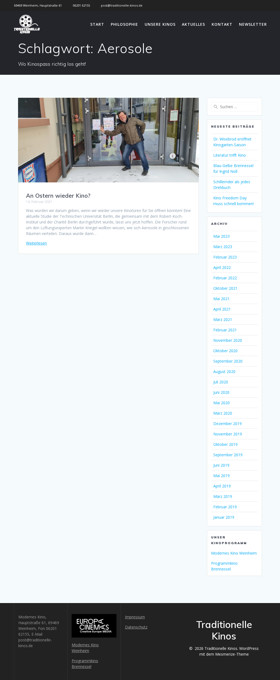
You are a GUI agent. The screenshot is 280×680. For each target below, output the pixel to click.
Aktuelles (193, 24)
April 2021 (222, 309)
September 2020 (228, 361)
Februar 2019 (225, 506)
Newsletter (253, 24)
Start (97, 24)
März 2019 (222, 496)
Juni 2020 (221, 392)
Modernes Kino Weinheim (234, 553)
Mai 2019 (221, 475)
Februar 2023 (225, 257)
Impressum (135, 616)
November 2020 (227, 340)
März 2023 (222, 246)
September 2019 (228, 454)
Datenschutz (136, 627)
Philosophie (124, 24)
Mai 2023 (221, 236)
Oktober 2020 (225, 350)
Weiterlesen (36, 243)
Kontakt (222, 24)
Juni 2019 (221, 465)
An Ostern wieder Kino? (58, 195)
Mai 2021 (221, 298)
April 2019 (222, 486)
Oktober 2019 (225, 444)
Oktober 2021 (225, 288)
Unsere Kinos (160, 24)
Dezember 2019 (227, 423)
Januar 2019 (223, 517)
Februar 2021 (225, 329)
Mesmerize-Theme (232, 654)
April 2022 (222, 267)
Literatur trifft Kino (229, 155)
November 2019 (227, 434)
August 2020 (224, 371)
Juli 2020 (220, 382)
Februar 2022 (225, 277)
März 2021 (222, 319)
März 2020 (222, 413)
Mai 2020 (221, 402)
